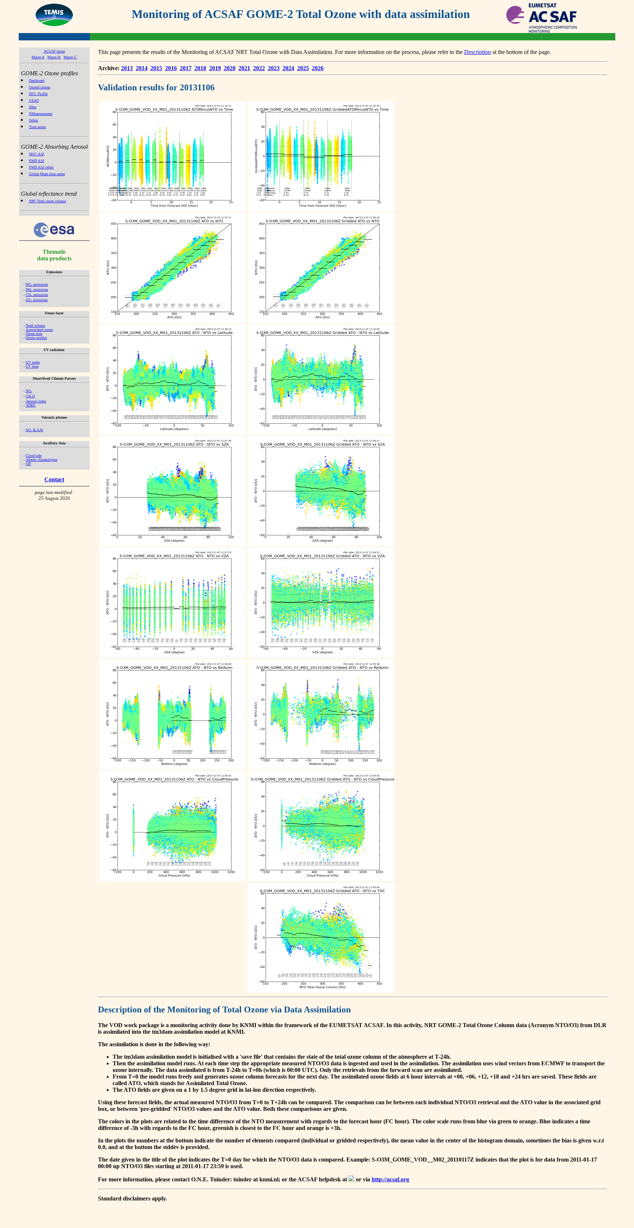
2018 (200, 68)
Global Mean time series (47, 174)
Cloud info (34, 456)
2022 (259, 68)
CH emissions (37, 295)
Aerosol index (36, 401)
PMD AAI (36, 161)
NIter (32, 107)
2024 (288, 68)
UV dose (32, 366)
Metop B (54, 57)
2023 (274, 68)
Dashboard (36, 81)
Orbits (33, 120)
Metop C (70, 57)
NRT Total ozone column (47, 201)
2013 (127, 68)
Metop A (38, 57)
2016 (171, 68)
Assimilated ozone (39, 330)
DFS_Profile (38, 94)
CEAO (34, 100)
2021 (244, 68)
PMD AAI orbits (41, 167)
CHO (30, 396)
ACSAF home (54, 51)
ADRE (31, 405)
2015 (156, 68)
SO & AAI (34, 430)
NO (29, 391)
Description (477, 52)
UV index (33, 362)
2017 (186, 68)
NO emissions (37, 284)
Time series (37, 127)
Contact (54, 479)
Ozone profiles (36, 338)
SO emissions (37, 300)
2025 (303, 68)
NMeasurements (40, 114)
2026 (318, 68)
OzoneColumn (39, 87)
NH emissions (37, 290)
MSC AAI (36, 154)
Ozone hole (34, 334)
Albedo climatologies (41, 460)
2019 (215, 68)
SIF (28, 464)
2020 (230, 68)
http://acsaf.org (390, 1179)
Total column (35, 326)
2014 (141, 68)
